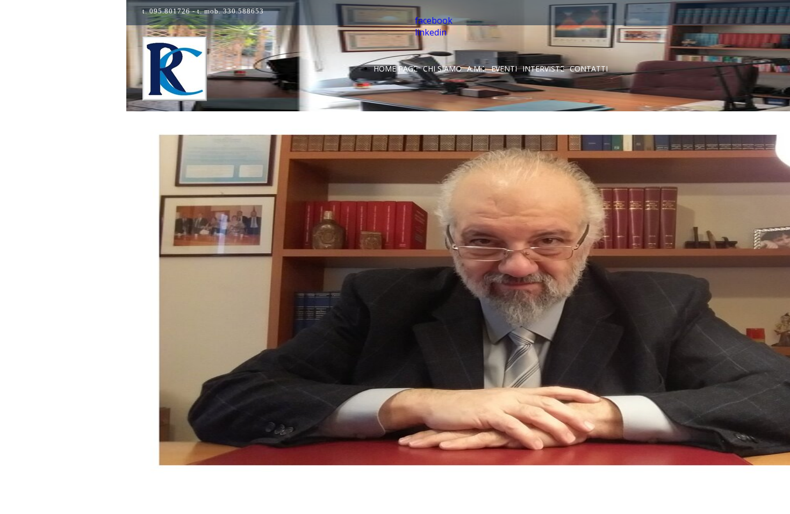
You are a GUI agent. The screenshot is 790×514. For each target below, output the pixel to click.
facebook (434, 20)
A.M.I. (476, 68)
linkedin (431, 32)
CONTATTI (589, 68)
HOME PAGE (396, 68)
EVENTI (504, 68)
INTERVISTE (543, 68)
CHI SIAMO (442, 68)
